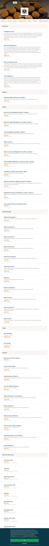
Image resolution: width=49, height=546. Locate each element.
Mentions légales (32, 2)
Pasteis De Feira (22, 21)
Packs (29, 21)
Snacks (15, 21)
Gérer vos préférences (19, 535)
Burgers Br (3, 21)
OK (24, 540)
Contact (24, 2)
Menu (15, 2)
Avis (20, 2)
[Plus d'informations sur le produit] (16, 45)
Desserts (35, 21)
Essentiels (24, 543)
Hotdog (9, 21)
